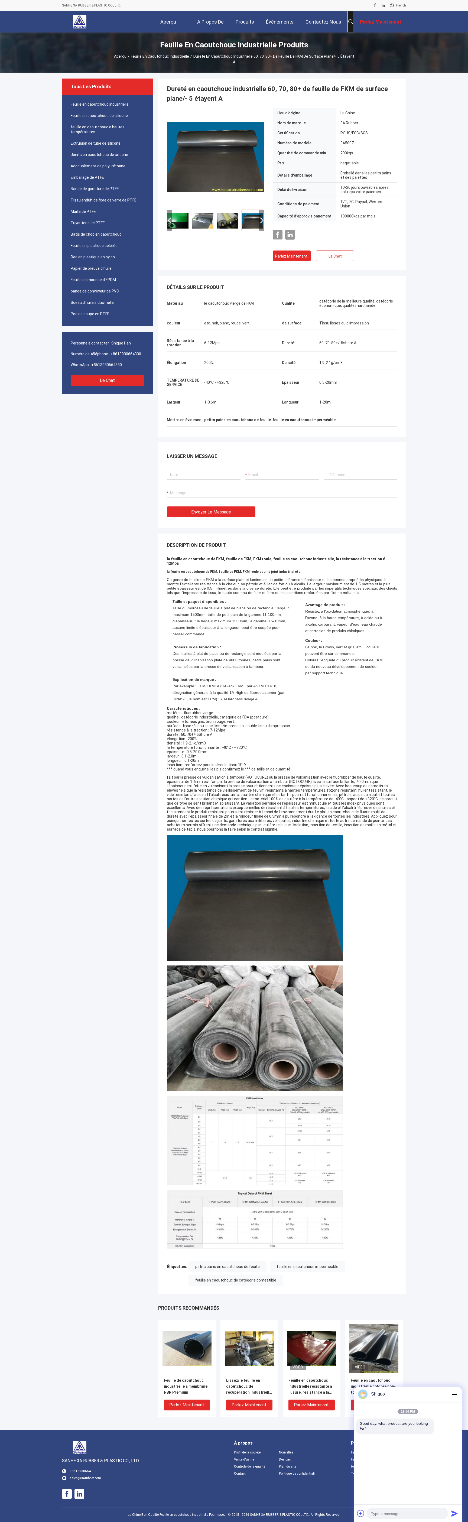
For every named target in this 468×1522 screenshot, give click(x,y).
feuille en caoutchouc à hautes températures (98, 129)
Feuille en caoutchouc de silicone (99, 115)
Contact (240, 1473)
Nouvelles (286, 1452)
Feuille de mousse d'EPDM (93, 280)
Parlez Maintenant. (291, 256)
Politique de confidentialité (297, 1473)
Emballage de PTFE (87, 177)
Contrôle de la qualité (249, 1466)
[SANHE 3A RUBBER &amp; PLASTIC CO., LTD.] (79, 21)
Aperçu (120, 56)
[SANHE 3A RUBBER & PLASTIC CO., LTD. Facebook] (375, 5)
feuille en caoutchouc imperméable (307, 1266)
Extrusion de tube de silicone (96, 143)
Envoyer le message (211, 512)
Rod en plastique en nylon (93, 257)
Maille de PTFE (83, 211)
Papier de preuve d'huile (91, 268)
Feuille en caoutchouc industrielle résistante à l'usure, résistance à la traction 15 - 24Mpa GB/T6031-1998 (310, 1386)
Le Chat (107, 380)
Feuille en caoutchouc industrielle (160, 56)
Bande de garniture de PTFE (95, 189)
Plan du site (287, 1466)
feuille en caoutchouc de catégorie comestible (235, 1280)
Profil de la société (247, 1452)
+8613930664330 (125, 354)
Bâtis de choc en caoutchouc (96, 234)
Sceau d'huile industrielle (92, 302)
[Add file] (361, 1513)
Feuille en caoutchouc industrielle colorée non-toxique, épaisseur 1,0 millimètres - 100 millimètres (373, 1386)
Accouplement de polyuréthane (98, 166)
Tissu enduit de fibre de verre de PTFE (103, 200)
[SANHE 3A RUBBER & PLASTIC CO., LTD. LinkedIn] (383, 5)
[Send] (454, 1513)
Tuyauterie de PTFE (88, 223)
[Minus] (454, 1394)
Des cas (285, 1459)
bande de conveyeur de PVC (95, 291)
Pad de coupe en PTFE (90, 314)
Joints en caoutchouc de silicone (99, 154)
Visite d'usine (244, 1459)
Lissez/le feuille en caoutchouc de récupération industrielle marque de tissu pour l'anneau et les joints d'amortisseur (248, 1386)
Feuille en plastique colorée (94, 245)
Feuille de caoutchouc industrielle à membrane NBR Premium (185, 1386)
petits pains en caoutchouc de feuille (227, 1266)
